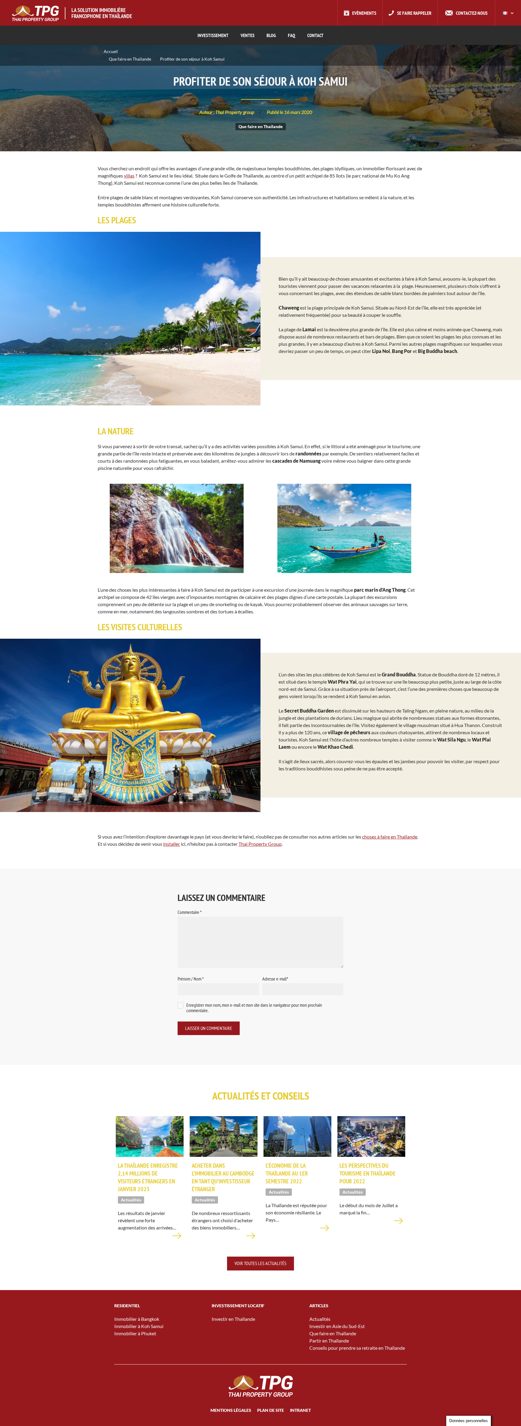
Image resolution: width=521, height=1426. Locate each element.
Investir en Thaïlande (233, 1319)
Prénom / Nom (191, 979)
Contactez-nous (472, 13)
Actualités (319, 1319)
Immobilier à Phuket (135, 1333)
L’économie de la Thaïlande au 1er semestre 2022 (287, 1173)
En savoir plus (177, 1239)
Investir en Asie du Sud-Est (337, 1326)
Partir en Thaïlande (329, 1340)
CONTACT (315, 35)
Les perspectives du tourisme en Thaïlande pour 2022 (367, 1173)
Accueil (111, 51)
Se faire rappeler (414, 13)
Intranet (300, 1410)
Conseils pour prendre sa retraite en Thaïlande (357, 1348)
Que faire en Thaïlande (130, 58)
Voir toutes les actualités (260, 1263)
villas (129, 175)
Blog (271, 35)
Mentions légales (230, 1410)
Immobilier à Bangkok (136, 1319)
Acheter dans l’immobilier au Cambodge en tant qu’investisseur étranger (223, 1177)
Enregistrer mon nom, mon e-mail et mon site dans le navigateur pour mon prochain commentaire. (254, 1008)
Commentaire (190, 912)
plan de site (270, 1410)
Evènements (364, 13)
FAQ (291, 35)
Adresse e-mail (275, 979)
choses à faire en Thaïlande (389, 836)
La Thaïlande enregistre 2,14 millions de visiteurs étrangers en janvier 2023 (148, 1177)
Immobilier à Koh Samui (138, 1326)
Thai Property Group (260, 844)
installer (171, 844)
